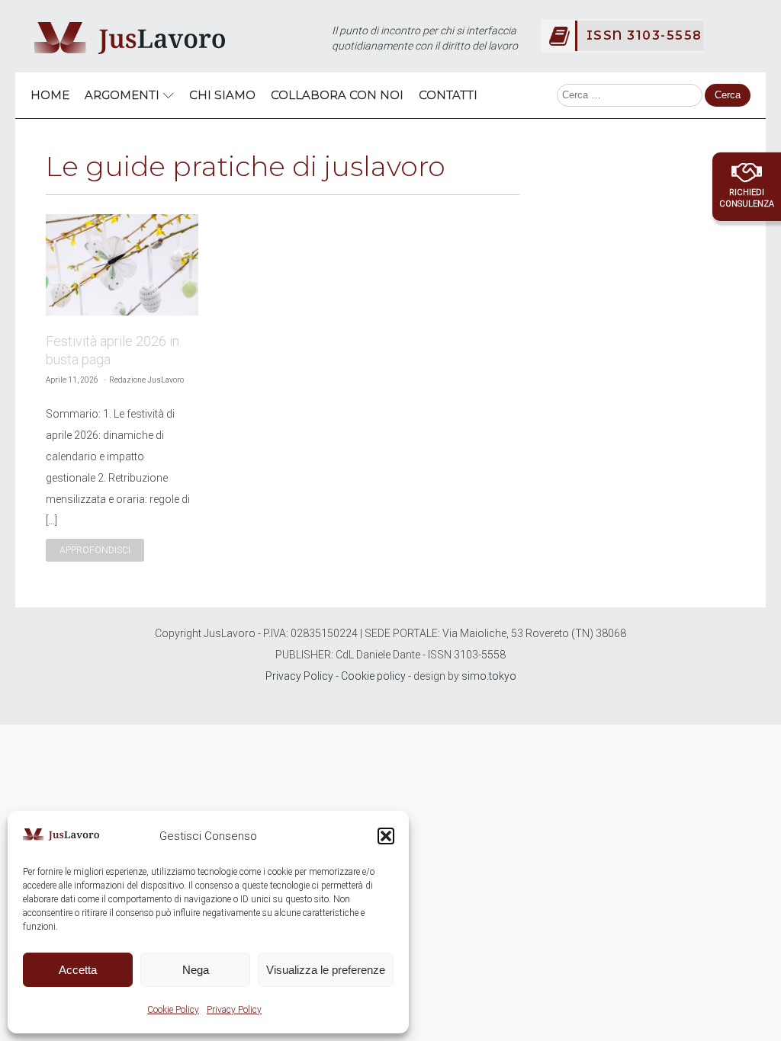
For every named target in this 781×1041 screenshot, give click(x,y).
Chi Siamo (222, 95)
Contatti (448, 95)
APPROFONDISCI (94, 550)
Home (50, 95)
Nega (195, 969)
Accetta (78, 969)
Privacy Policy (234, 1009)
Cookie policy (373, 676)
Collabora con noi (337, 95)
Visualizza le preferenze (325, 969)
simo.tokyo (488, 676)
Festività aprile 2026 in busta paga (112, 350)
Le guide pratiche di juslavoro (245, 166)
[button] (386, 836)
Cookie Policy (173, 1009)
